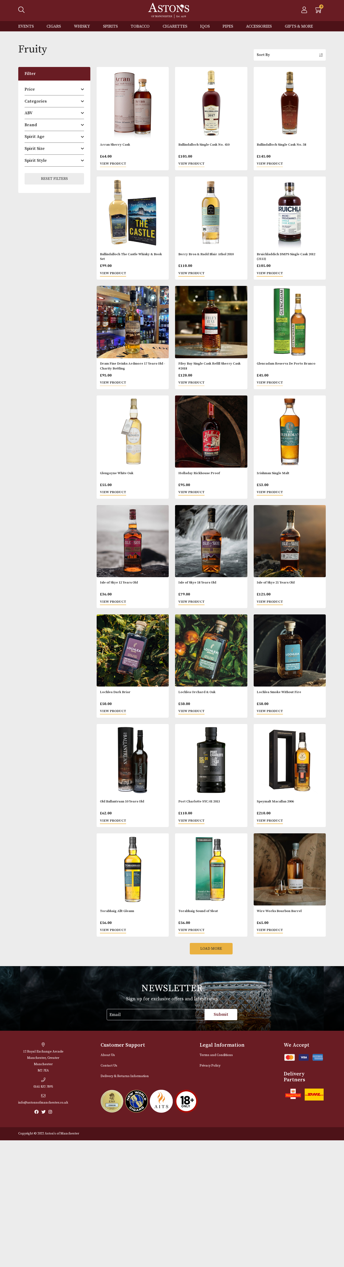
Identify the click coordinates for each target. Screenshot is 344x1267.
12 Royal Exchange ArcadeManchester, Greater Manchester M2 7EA (43, 1061)
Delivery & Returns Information (125, 1076)
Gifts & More (299, 26)
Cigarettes (175, 26)
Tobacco (140, 26)
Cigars (54, 26)
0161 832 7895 (43, 1087)
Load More (211, 948)
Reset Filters (54, 178)
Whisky (82, 26)
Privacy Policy (210, 1066)
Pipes (228, 26)
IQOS (205, 26)
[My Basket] (318, 11)
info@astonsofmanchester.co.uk (43, 1103)
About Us (108, 1055)
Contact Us (109, 1066)
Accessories (259, 26)
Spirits (110, 26)
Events (26, 26)
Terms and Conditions (216, 1055)
